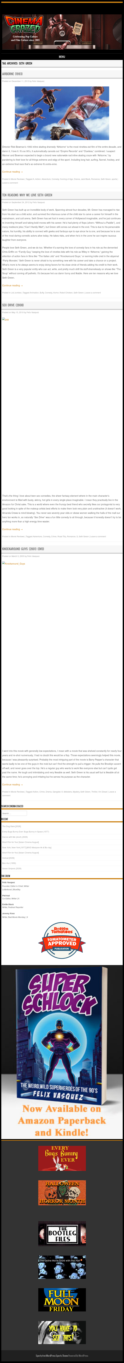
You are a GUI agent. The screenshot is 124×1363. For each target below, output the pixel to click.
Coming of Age (66, 179)
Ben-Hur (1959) (9, 863)
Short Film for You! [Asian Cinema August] (20, 842)
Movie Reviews (17, 179)
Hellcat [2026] (8, 857)
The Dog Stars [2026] (11, 826)
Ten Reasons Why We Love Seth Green (27, 195)
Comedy (55, 179)
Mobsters (68, 791)
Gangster (57, 791)
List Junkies (16, 292)
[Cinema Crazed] (62, 48)
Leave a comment (10, 182)
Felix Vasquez (38, 81)
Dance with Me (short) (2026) (15, 836)
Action (38, 179)
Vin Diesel (102, 791)
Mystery (76, 791)
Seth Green (106, 179)
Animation (34, 292)
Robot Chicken (66, 292)
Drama (77, 179)
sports (114, 179)
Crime (54, 536)
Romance (95, 179)
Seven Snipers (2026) (11, 868)
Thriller (94, 791)
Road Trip (61, 536)
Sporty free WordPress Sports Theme (52, 1356)
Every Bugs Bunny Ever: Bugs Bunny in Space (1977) (25, 831)
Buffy (42, 292)
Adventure (46, 179)
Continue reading (12, 171)
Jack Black (85, 179)
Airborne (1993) (12, 74)
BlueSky (16, 889)
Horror (56, 292)
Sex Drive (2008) (13, 305)
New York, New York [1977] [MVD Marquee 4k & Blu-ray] (26, 847)
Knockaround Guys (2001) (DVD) (23, 549)
